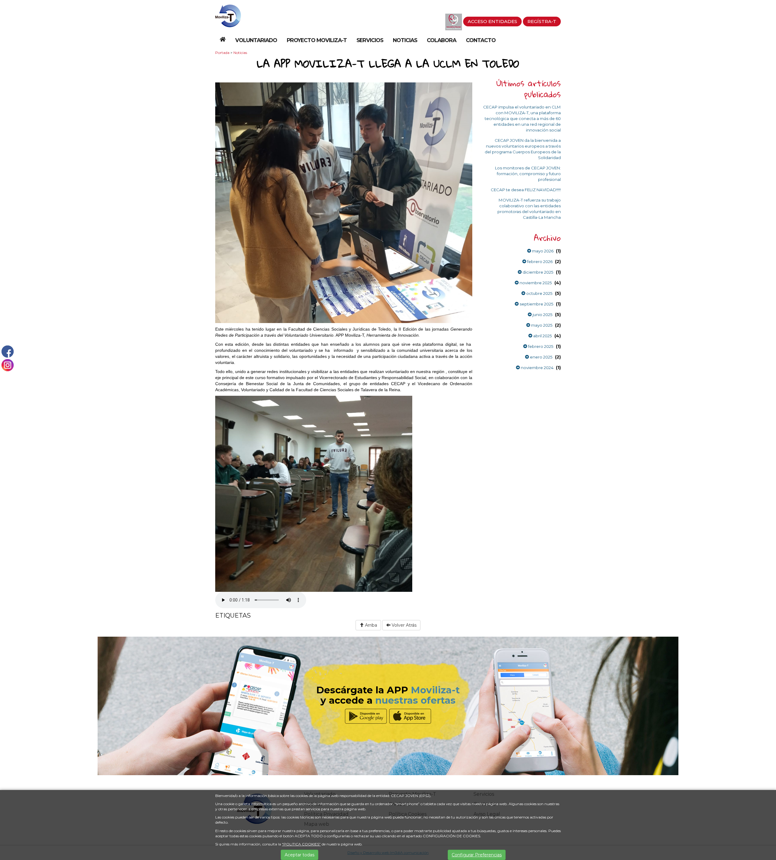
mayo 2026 (542, 250)
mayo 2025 (541, 325)
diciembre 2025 (538, 272)
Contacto (481, 40)
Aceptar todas (299, 855)
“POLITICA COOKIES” (301, 844)
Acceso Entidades (492, 21)
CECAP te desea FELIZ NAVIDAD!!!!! (526, 189)
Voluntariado (256, 40)
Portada (222, 52)
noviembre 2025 (535, 282)
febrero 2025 (540, 346)
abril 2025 (542, 335)
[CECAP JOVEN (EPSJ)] (228, 15)
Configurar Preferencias (477, 855)
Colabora (441, 40)
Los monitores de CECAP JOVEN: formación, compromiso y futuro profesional (528, 173)
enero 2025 (541, 357)
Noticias (405, 40)
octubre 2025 (539, 293)
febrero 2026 (539, 261)
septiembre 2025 (536, 304)
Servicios (369, 40)
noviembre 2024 (537, 367)
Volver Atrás (403, 625)
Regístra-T (541, 21)
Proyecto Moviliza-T (317, 40)
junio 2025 (542, 314)
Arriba (370, 625)
